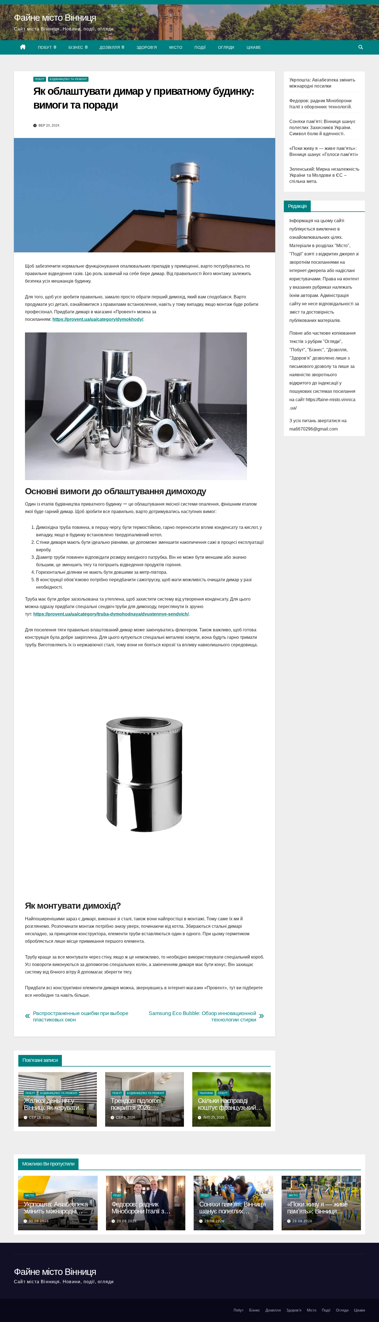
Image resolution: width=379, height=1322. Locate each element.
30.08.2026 (39, 1221)
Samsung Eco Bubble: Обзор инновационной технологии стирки (202, 1016)
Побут (45, 47)
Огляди (226, 47)
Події (200, 47)
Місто (176, 47)
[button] (360, 47)
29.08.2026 (127, 1221)
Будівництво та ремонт (68, 79)
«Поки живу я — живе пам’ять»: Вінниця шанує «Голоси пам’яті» (319, 1211)
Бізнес (77, 47)
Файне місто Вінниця (55, 17)
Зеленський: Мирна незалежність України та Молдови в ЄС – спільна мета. (324, 175)
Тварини (206, 1093)
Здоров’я (147, 47)
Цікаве (254, 47)
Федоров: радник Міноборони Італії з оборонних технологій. (142, 1211)
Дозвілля (110, 47)
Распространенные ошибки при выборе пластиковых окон (80, 1016)
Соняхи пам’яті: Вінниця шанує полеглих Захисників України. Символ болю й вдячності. (322, 127)
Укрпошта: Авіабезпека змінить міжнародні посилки (56, 1211)
